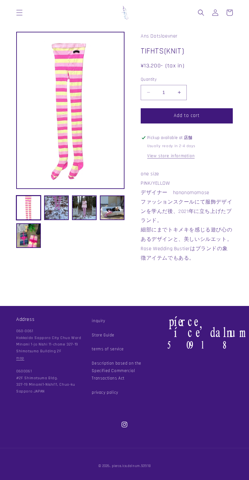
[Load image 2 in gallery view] (56, 207)
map (20, 358)
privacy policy (105, 392)
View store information (171, 156)
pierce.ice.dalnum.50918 (131, 466)
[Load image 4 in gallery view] (112, 207)
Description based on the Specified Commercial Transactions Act (116, 371)
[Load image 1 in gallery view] (28, 207)
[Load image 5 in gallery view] (28, 235)
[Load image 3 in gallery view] (84, 207)
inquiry (98, 320)
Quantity (149, 79)
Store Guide (103, 335)
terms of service (108, 349)
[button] (19, 13)
